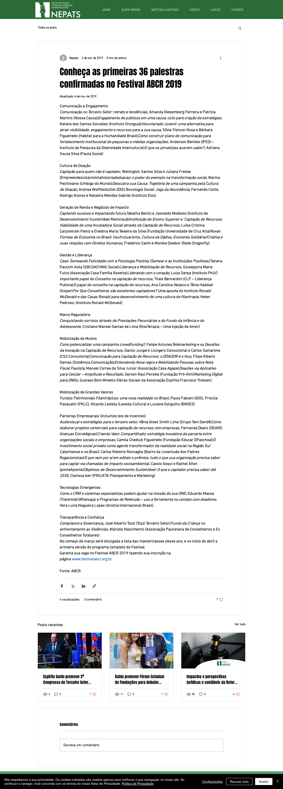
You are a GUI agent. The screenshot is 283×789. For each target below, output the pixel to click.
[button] (240, 28)
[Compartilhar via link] (94, 586)
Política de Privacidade (138, 783)
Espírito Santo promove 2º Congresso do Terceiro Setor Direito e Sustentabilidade (65, 679)
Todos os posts (47, 28)
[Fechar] (277, 781)
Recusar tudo (239, 781)
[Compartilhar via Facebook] (62, 586)
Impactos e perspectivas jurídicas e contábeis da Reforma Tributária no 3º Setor (213, 679)
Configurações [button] (212, 781)
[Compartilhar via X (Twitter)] (73, 586)
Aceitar (264, 781)
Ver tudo (240, 624)
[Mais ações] (220, 58)
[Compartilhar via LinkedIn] (83, 586)
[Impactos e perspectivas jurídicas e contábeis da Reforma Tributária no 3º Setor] (213, 650)
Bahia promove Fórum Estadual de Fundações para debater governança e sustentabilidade (139, 679)
